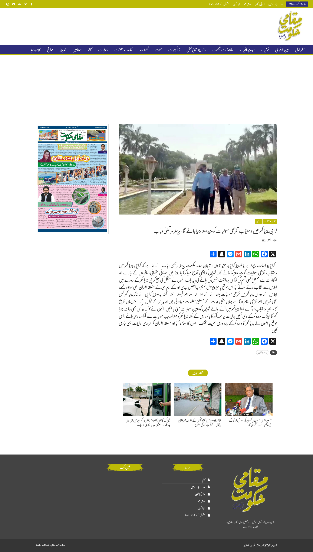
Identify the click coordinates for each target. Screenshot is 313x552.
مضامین (77, 50)
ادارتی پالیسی (260, 4)
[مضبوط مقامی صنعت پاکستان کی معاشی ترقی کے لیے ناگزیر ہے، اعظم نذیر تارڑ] (249, 399)
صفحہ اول (300, 50)
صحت (158, 50)
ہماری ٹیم (247, 4)
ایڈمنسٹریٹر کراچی (262, 352)
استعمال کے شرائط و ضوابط (219, 4)
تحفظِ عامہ (143, 50)
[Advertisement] (156, 87)
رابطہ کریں (237, 4)
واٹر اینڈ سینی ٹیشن (196, 50)
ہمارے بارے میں (275, 4)
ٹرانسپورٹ (174, 50)
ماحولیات (103, 50)
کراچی (258, 221)
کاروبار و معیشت (123, 50)
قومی (266, 50)
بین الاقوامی (282, 50)
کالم (90, 50)
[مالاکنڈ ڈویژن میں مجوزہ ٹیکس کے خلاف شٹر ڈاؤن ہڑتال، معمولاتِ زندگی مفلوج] (198, 399)
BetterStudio (58, 545)
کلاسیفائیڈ (36, 50)
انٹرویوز (62, 50)
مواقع (50, 50)
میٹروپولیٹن (249, 50)
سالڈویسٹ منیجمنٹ (223, 50)
